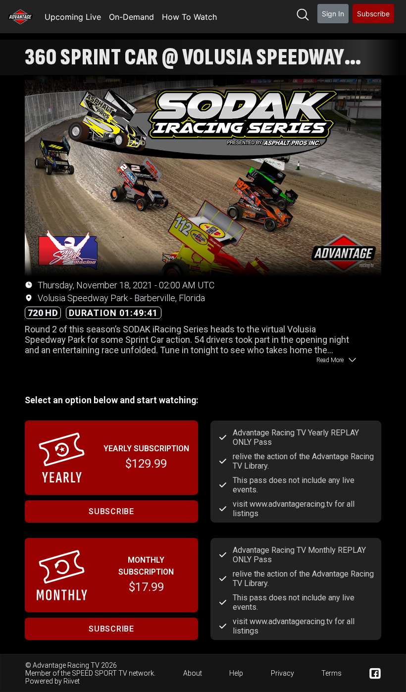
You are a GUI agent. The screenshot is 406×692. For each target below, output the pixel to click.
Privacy (282, 673)
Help (236, 673)
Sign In (333, 13)
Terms (331, 673)
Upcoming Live (73, 17)
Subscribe (373, 13)
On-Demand (131, 17)
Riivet (71, 681)
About (192, 673)
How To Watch (189, 17)
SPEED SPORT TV (99, 673)
